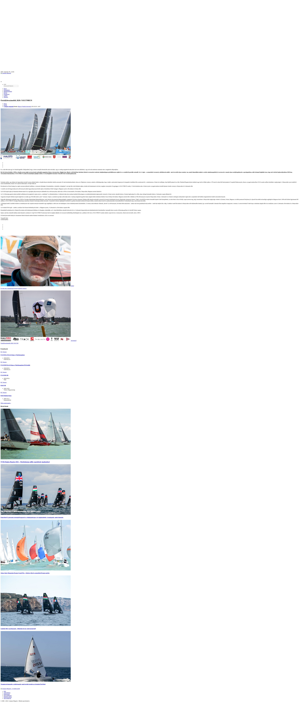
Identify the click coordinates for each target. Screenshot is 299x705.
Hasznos (6, 97)
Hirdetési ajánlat (8, 697)
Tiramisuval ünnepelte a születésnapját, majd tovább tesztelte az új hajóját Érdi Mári (23, 684)
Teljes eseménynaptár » (6, 403)
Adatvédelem (7, 692)
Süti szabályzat (7, 698)
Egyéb (5, 105)
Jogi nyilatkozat (7, 695)
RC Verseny (4, 352)
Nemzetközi (7, 90)
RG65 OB (3, 385)
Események (6, 94)
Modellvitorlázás (8, 91)
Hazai (5, 88)
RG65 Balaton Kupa (6, 395)
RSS (5, 691)
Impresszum (7, 694)
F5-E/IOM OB (4, 375)
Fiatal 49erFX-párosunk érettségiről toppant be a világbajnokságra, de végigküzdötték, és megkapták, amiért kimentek (32, 517)
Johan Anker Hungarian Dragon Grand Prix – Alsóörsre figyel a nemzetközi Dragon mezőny (25, 573)
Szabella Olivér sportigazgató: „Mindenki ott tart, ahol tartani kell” (18, 628)
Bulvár (5, 93)
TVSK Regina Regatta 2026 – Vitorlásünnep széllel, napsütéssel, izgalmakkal (25, 462)
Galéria (5, 95)
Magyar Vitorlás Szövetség (24, 106)
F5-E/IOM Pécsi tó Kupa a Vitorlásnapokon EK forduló (15, 365)
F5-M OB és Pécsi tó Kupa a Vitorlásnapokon (13, 355)
